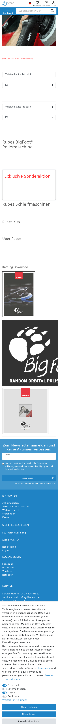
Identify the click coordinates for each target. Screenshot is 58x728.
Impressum (44, 668)
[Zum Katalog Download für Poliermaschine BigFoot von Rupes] (18, 294)
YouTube (7, 571)
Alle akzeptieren (29, 707)
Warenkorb (8, 514)
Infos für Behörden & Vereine (18, 601)
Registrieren (9, 547)
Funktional (14, 696)
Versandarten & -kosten (15, 506)
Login (5, 550)
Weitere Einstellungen (15, 700)
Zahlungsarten (10, 503)
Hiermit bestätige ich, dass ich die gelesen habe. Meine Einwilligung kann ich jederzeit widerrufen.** (29, 466)
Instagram (8, 568)
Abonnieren (27, 478)
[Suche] (52, 10)
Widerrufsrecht (10, 510)
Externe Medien (17, 689)
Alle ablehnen (29, 714)
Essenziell (13, 685)
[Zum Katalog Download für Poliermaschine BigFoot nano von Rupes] (25, 411)
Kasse (5, 517)
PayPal (11, 693)
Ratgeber (7, 575)
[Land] (30, 3)
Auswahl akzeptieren (29, 721)
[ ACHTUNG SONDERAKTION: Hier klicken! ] (17, 58)
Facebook (7, 564)
